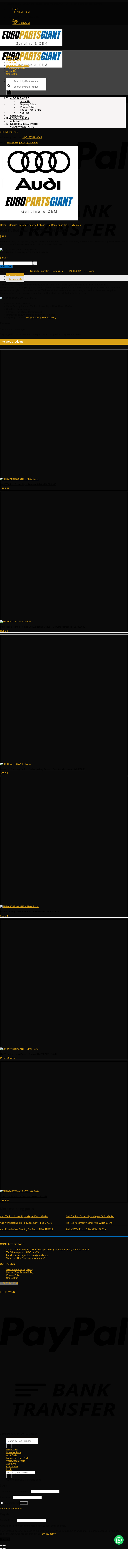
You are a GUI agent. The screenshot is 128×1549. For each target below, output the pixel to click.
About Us (11, 71)
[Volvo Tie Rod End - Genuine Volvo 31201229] (19, 1191)
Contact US (12, 74)
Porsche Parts (13, 59)
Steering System (17, 225)
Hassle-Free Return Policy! (20, 1272)
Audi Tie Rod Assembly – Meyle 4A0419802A (24, 1216)
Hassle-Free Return (30, 110)
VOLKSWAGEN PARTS (22, 126)
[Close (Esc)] (1, 1545)
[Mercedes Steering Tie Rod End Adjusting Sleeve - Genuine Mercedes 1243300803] (15, 764)
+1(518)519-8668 (32, 137)
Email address (8, 1520)
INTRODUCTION (18, 98)
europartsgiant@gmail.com (22, 142)
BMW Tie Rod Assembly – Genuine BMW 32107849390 (28, 484)
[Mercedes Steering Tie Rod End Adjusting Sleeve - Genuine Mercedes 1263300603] (15, 621)
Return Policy (49, 317)
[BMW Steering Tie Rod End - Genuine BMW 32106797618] (19, 906)
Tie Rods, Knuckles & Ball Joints (64, 225)
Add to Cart (6, 266)
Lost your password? (11, 1508)
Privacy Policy (27, 107)
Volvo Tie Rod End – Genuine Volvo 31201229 (23, 1196)
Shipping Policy (28, 104)
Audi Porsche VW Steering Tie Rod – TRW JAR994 (26, 1229)
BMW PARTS (17, 115)
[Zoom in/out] (4, 1545)
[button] (119, 1540)
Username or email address (15, 1491)
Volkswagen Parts (15, 68)
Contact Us (12, 1278)
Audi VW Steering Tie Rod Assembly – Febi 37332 (26, 1222)
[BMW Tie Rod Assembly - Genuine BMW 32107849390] (19, 479)
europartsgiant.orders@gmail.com (30, 1255)
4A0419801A (74, 271)
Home (3, 225)
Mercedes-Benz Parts (17, 65)
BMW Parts (12, 57)
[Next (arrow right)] (4, 1548)
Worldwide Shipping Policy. (19, 1269)
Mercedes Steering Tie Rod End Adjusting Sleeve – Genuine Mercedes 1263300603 (42, 626)
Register (5, 1539)
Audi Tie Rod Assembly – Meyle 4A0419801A (90, 1216)
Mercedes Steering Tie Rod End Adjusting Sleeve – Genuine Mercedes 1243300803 (42, 769)
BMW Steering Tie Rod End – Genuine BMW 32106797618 (29, 911)
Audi (91, 271)
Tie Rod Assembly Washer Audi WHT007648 (89, 1222)
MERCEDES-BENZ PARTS (24, 124)
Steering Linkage (36, 225)
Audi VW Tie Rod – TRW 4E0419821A (86, 1229)
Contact (24, 112)
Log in (23, 1503)
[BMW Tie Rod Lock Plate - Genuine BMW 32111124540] (19, 1048)
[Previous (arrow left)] (1, 1548)
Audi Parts (11, 62)
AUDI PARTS (16, 121)
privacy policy (48, 1533)
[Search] (9, 93)
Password (6, 1497)
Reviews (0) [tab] (15, 279)
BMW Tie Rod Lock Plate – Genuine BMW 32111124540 (28, 1054)
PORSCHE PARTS (19, 118)
